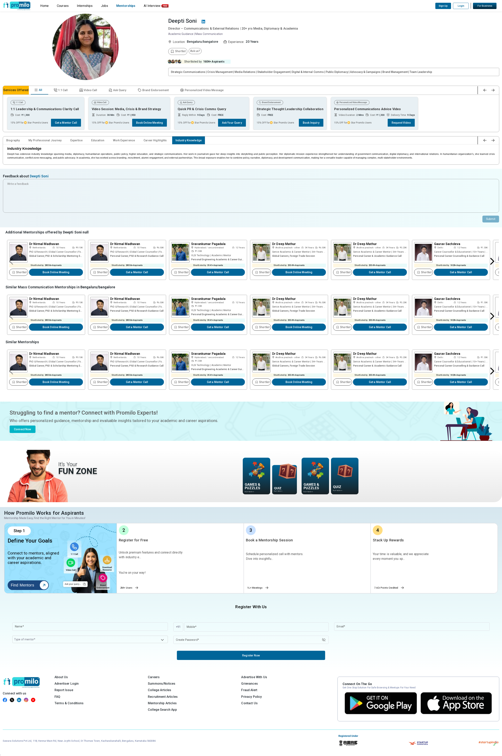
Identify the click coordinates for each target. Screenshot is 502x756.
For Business (484, 5)
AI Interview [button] (152, 6)
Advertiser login (67, 683)
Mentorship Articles (162, 703)
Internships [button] (85, 6)
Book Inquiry (311, 122)
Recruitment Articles (163, 697)
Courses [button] (63, 6)
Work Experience (124, 140)
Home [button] (44, 6)
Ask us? (195, 51)
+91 (178, 626)
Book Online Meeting (149, 122)
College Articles (159, 690)
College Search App (162, 710)
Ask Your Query (232, 122)
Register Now (251, 655)
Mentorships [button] (126, 6)
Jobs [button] (104, 6)
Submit (490, 219)
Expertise (76, 140)
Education (97, 140)
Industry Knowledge (189, 140)
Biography (13, 140)
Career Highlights (155, 140)
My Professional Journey (45, 140)
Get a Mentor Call (66, 122)
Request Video (401, 122)
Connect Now (22, 429)
